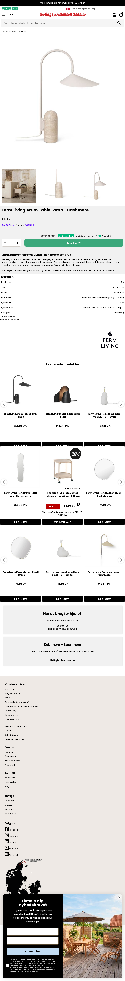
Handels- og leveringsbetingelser (21, 706)
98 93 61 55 (62, 625)
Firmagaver (10, 813)
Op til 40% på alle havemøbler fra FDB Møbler (62, 2)
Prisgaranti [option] (82, 8)
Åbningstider (11, 756)
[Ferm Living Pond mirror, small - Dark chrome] (104, 469)
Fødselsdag (10, 782)
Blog (7, 786)
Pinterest (13, 855)
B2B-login (9, 809)
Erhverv (8, 730)
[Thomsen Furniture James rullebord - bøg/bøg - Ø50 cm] (62, 469)
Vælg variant (62, 522)
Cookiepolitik (11, 715)
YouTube (13, 848)
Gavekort (9, 800)
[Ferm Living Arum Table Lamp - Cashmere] (62, 99)
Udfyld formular (62, 660)
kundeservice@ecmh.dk (62, 628)
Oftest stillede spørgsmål (17, 702)
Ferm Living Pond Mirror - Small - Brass (21, 573)
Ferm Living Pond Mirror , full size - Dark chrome (20, 494)
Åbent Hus (10, 777)
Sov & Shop (10, 689)
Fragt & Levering (13, 693)
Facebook (14, 829)
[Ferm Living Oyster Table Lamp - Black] (62, 389)
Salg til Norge (11, 735)
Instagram (14, 836)
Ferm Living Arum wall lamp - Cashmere (104, 573)
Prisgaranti (10, 765)
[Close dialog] (119, 897)
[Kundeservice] (114, 14)
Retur (7, 697)
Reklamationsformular (16, 726)
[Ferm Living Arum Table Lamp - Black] (20, 389)
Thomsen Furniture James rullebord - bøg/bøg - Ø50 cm (62, 494)
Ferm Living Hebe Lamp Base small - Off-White (62, 573)
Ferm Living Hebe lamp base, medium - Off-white (104, 415)
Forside (5, 31)
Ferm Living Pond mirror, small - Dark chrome (104, 494)
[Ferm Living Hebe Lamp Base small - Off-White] (62, 548)
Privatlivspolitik (12, 719)
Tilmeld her (33, 951)
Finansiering (11, 710)
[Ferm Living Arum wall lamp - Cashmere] (104, 548)
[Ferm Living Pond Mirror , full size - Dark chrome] (20, 469)
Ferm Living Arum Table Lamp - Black (20, 415)
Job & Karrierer (12, 760)
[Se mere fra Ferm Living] (110, 339)
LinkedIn (13, 842)
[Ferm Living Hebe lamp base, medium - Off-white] (104, 389)
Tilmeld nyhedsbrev (14, 739)
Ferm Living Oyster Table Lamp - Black (62, 415)
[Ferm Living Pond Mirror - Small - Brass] (20, 548)
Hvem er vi (10, 752)
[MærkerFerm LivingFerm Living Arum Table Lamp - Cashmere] (19, 185)
